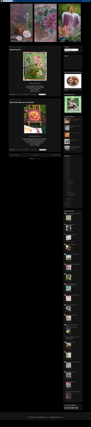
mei (68, 188)
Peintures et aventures (71, 314)
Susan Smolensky (70, 224)
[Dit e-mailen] (39, 94)
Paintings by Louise (71, 371)
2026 (67, 158)
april (68, 190)
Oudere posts (56, 155)
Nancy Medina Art (70, 381)
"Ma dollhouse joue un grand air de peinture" (73, 214)
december (69, 181)
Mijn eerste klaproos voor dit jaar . (22, 102)
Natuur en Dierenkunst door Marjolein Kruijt (72, 337)
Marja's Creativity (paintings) (73, 361)
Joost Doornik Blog (70, 244)
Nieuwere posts (14, 155)
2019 (67, 171)
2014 (67, 202)
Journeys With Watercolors (72, 264)
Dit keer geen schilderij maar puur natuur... (75, 119)
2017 (67, 175)
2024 (67, 161)
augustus (69, 184)
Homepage (35, 155)
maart (68, 198)
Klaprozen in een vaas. (75, 132)
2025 (67, 160)
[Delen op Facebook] (43, 94)
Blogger (61, 417)
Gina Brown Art (69, 352)
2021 (67, 167)
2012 (67, 206)
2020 (67, 169)
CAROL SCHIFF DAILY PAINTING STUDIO (71, 284)
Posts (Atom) (38, 158)
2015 (67, 179)
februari (69, 199)
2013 (67, 204)
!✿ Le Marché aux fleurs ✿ (72, 295)
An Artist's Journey (70, 342)
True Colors (69, 274)
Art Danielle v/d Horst (71, 305)
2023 (67, 163)
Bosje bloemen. (15, 49)
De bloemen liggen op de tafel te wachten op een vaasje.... (75, 147)
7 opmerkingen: (33, 94)
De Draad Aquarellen (71, 234)
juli (68, 186)
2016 (67, 177)
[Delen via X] (42, 94)
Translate (75, 51)
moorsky (48, 417)
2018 (67, 173)
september (69, 183)
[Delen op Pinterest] (45, 94)
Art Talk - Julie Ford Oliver (72, 254)
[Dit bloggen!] (41, 94)
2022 (67, 165)
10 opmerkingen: (34, 149)
